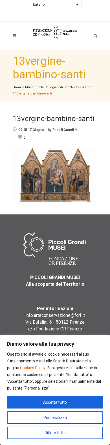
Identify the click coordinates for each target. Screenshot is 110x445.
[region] (55, 390)
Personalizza (55, 417)
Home (17, 87)
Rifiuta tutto (55, 433)
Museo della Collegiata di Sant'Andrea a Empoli (60, 87)
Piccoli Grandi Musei (68, 130)
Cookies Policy (32, 368)
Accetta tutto (55, 402)
